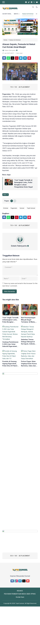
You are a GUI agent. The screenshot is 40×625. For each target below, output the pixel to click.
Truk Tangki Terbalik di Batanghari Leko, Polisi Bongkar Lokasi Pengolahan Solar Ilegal (23, 183)
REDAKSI (20, 591)
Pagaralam (14, 208)
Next (4, 194)
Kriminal (5, 208)
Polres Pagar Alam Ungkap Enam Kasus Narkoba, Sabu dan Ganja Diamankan (29, 363)
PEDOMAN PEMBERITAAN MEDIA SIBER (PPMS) (20, 594)
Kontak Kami (20, 597)
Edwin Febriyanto (19, 246)
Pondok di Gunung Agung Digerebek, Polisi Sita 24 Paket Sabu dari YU (9, 363)
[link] (26, 2)
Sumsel (22, 208)
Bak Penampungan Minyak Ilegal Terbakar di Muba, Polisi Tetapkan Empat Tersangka (28, 320)
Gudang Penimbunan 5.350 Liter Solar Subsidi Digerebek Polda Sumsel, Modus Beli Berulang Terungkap (10, 344)
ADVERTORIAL (6, 14)
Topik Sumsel (31, 208)
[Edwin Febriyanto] (20, 243)
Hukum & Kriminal (27, 14)
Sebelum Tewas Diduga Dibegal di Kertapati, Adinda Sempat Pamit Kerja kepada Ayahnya (28, 341)
